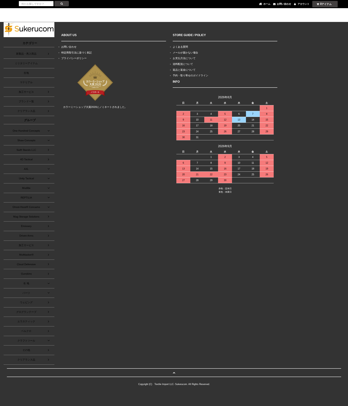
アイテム (326, 3)
